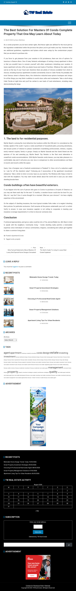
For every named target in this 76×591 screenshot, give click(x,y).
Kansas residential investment (22, 368)
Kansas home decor (58, 357)
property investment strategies (25, 372)
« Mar (37, 511)
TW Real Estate (42, 537)
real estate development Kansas (22, 375)
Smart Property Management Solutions (44, 310)
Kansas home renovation (26, 360)
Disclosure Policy (39, 585)
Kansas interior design (38, 360)
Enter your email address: (38, 529)
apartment (15, 352)
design (46, 352)
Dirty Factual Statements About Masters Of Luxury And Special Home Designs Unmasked (21, 250)
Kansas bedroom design (34, 357)
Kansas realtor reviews (9, 368)
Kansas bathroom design (22, 357)
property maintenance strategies (41, 372)
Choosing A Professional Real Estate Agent (44, 299)
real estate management (9, 377)
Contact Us (29, 585)
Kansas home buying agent (46, 357)
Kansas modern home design (11, 362)
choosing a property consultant (29, 353)
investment (9, 356)
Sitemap (47, 585)
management (55, 367)
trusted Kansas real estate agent (48, 377)
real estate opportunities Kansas (23, 377)
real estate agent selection (64, 372)
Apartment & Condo (18, 235)
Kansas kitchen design (49, 360)
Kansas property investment (24, 362)
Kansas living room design (62, 360)
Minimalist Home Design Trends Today (44, 277)
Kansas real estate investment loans (40, 362)
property (17, 239)
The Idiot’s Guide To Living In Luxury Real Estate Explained (53, 250)
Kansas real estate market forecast (26, 364)
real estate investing (35, 375)
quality (53, 371)
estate (54, 352)
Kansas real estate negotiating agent (44, 364)
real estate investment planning (63, 375)
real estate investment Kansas (47, 375)
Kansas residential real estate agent (39, 368)
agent (7, 352)
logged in (15, 267)
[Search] (69, 545)
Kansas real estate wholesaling (60, 364)
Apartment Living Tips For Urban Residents (44, 320)
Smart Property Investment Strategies (43, 288)
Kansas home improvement (13, 360)
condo (13, 239)
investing (63, 353)
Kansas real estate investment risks (58, 362)
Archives (6, 337)
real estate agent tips (9, 375)
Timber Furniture (36, 377)
